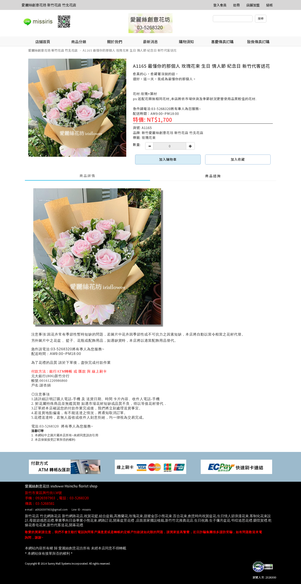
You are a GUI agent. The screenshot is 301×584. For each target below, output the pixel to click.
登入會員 (220, 5)
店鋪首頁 (42, 41)
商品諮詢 (213, 176)
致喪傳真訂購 (258, 41)
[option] (77, 108)
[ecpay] (236, 466)
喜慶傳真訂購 (222, 41)
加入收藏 (238, 159)
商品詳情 (87, 175)
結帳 (269, 5)
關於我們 (114, 41)
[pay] (64, 466)
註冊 (236, 5)
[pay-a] (150, 466)
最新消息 (150, 41)
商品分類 (78, 41)
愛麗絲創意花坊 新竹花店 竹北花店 (49, 4)
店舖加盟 (253, 5)
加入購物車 (168, 159)
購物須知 (186, 41)
